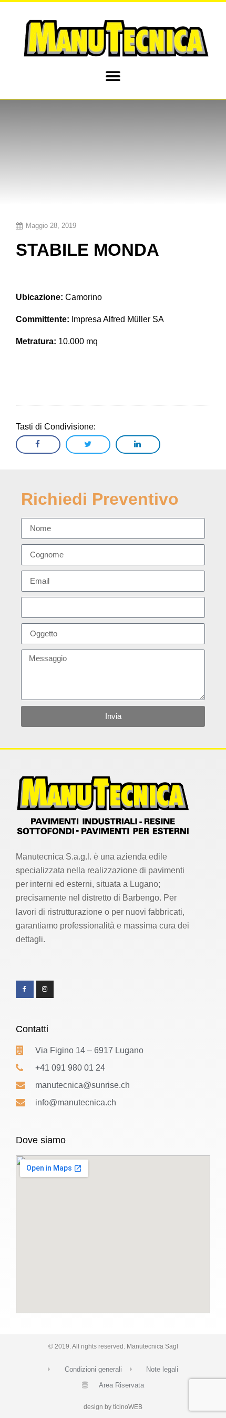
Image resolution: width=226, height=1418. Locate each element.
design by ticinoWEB (113, 1407)
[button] (113, 76)
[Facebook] (25, 989)
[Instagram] (45, 989)
